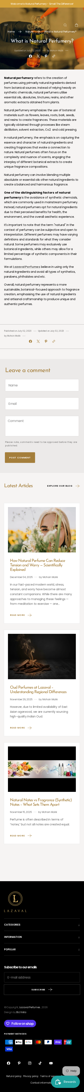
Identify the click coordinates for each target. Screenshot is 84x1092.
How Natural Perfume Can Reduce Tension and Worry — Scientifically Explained (37, 565)
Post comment (20, 457)
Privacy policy (31, 1076)
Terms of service (49, 1076)
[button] (6, 24)
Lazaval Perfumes (29, 1007)
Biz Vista (21, 1012)
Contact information (42, 1082)
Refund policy (14, 1076)
